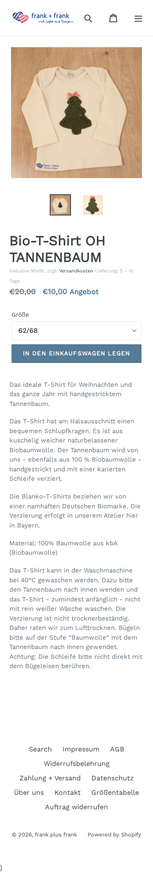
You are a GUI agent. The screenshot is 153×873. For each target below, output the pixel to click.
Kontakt (67, 792)
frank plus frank (56, 834)
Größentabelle (115, 792)
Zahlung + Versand (50, 778)
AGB (117, 749)
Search (40, 749)
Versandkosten (76, 271)
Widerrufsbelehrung (77, 764)
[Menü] (138, 17)
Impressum (80, 749)
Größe (20, 314)
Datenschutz (112, 778)
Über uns (29, 792)
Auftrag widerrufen (76, 807)
